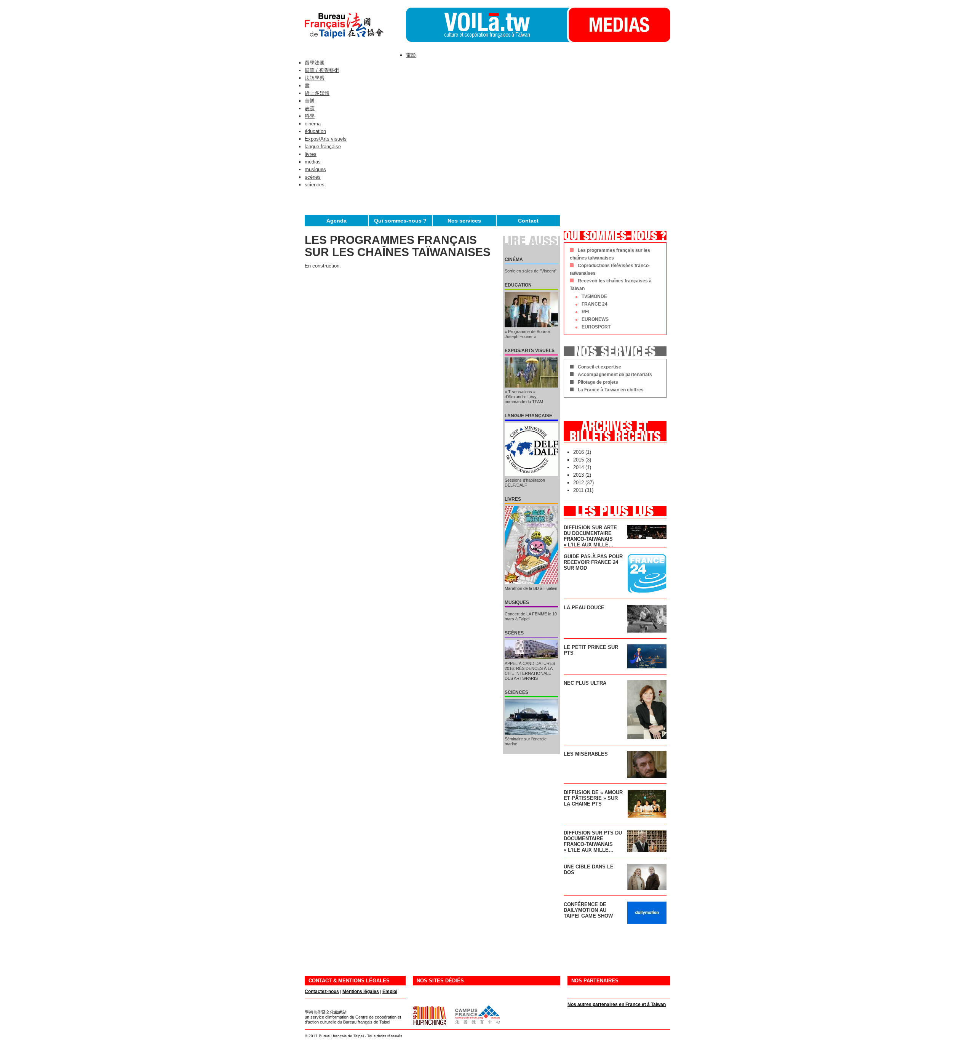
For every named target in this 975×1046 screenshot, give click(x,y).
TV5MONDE (594, 296)
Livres (513, 499)
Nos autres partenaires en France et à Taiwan (616, 1004)
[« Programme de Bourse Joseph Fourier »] (531, 309)
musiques (315, 169)
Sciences (516, 692)
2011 (578, 490)
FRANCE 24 (594, 304)
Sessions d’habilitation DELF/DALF (525, 482)
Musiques (517, 602)
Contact (528, 221)
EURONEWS (595, 319)
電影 (411, 55)
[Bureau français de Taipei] (355, 40)
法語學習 (314, 78)
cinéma (313, 124)
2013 (578, 475)
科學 (310, 116)
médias (313, 162)
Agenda (336, 221)
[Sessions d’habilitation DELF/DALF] (531, 449)
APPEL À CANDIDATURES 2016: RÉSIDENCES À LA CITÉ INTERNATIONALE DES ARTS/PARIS (530, 671)
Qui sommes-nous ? (400, 221)
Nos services (464, 221)
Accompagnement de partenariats (615, 374)
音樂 (310, 101)
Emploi (389, 991)
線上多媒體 (317, 93)
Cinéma (514, 259)
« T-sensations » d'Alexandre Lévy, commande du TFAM (524, 396)
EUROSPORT (596, 327)
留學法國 (314, 63)
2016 (578, 452)
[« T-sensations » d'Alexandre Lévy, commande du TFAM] (531, 372)
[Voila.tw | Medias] (618, 40)
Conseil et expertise (599, 367)
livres (310, 154)
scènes (313, 177)
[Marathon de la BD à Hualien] (531, 545)
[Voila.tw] (486, 25)
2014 (578, 467)
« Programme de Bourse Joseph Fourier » (527, 334)
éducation (315, 131)
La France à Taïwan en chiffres (611, 389)
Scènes (514, 633)
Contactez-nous (322, 991)
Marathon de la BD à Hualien (531, 588)
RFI (585, 311)
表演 (310, 108)
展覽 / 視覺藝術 (322, 70)
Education (518, 285)
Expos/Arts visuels (326, 139)
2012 (578, 482)
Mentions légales (360, 991)
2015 (578, 460)
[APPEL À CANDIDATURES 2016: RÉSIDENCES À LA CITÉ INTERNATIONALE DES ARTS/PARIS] (531, 649)
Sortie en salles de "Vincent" (530, 271)
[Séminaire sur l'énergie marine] (531, 717)
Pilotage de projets (598, 382)
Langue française (528, 415)
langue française (323, 146)
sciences (314, 184)
